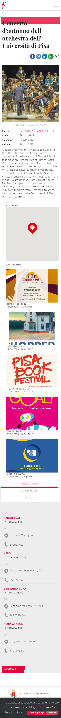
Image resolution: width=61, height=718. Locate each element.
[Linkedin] (44, 56)
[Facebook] (32, 56)
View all (13, 669)
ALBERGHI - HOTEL (15, 557)
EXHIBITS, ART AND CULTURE (37, 131)
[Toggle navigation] (56, 5)
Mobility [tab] (29, 498)
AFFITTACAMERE (14, 522)
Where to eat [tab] (29, 490)
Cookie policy (36, 713)
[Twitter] (38, 56)
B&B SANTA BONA (15, 589)
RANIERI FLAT (12, 518)
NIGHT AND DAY (13, 624)
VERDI (7, 553)
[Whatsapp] (51, 56)
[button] (57, 56)
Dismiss (51, 713)
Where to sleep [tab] (29, 483)
